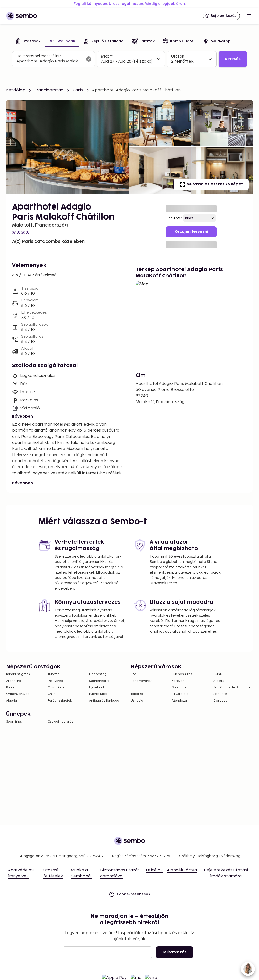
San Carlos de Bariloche (231, 687)
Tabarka (137, 694)
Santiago (179, 687)
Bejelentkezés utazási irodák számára (226, 873)
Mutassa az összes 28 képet (215, 184)
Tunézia (54, 674)
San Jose (220, 694)
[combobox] (49, 61)
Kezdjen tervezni (191, 231)
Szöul (135, 674)
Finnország (97, 674)
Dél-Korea (55, 681)
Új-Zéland (96, 687)
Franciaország (48, 90)
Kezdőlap (15, 90)
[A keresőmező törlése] (88, 59)
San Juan (137, 687)
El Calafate (180, 694)
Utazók (177, 56)
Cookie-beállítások (133, 894)
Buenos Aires (182, 674)
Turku (217, 674)
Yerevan (178, 681)
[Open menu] (249, 16)
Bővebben (22, 416)
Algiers (218, 681)
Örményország (18, 694)
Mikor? (107, 56)
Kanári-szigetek (18, 674)
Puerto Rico (98, 694)
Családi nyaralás (60, 722)
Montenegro (99, 681)
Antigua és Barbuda (104, 701)
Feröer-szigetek (60, 701)
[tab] (28, 41)
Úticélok (154, 870)
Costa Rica (56, 687)
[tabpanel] (129, 59)
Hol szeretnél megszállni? (38, 56)
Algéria (11, 701)
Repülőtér (174, 218)
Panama (12, 687)
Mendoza (179, 701)
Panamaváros (141, 681)
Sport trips (14, 722)
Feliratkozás (174, 952)
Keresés (233, 59)
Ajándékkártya (182, 870)
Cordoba (220, 701)
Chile (51, 694)
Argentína (13, 681)
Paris (78, 90)
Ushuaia (137, 701)
